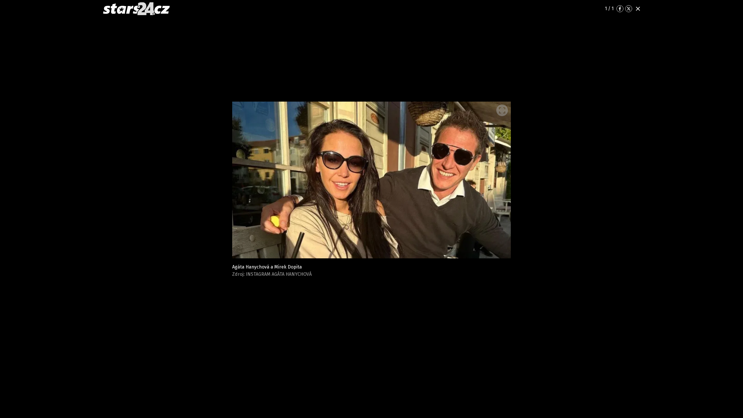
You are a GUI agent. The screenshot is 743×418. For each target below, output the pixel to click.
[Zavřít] (638, 9)
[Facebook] (619, 8)
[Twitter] (628, 8)
